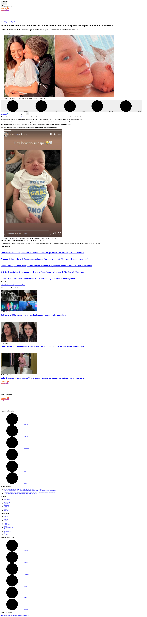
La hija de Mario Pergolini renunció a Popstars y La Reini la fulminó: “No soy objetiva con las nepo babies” (43, 346)
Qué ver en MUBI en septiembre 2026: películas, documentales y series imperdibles (33, 315)
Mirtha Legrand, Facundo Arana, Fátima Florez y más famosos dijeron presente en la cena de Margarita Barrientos (46, 266)
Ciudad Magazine (5, 22)
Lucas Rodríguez (21, 285)
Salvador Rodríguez (12, 285)
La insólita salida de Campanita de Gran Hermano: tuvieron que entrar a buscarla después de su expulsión (42, 253)
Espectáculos (14, 22)
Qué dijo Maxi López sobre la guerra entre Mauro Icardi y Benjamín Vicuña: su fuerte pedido (38, 279)
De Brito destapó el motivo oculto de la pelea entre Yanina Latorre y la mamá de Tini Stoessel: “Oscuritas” (42, 272)
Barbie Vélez (4, 285)
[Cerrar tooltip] (27, 113)
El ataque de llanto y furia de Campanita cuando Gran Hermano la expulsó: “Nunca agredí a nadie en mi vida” (44, 259)
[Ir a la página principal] (12, 18)
